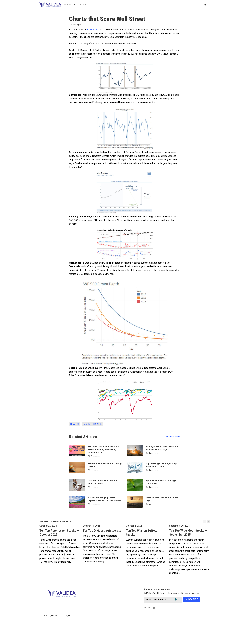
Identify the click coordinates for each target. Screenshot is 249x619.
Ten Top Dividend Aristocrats (102, 530)
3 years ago (95, 456)
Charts (74, 424)
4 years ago (153, 453)
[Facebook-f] (145, 608)
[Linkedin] (154, 608)
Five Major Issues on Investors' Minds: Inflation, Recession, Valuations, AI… (103, 449)
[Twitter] (149, 608)
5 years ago (95, 504)
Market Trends (92, 424)
